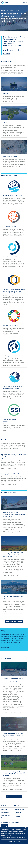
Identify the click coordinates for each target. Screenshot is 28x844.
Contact (4, 809)
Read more (4, 25)
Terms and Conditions (18, 813)
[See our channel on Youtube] (15, 805)
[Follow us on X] (18, 805)
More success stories (14, 797)
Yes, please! (5, 647)
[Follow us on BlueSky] (8, 805)
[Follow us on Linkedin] (11, 805)
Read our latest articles (14, 621)
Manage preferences (14, 841)
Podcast (17, 816)
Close (26, 827)
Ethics (3, 818)
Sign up (4, 826)
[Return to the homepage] (5, 2)
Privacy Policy (19, 809)
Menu (25, 2)
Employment (5, 812)
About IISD (6, 54)
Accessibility (5, 815)
